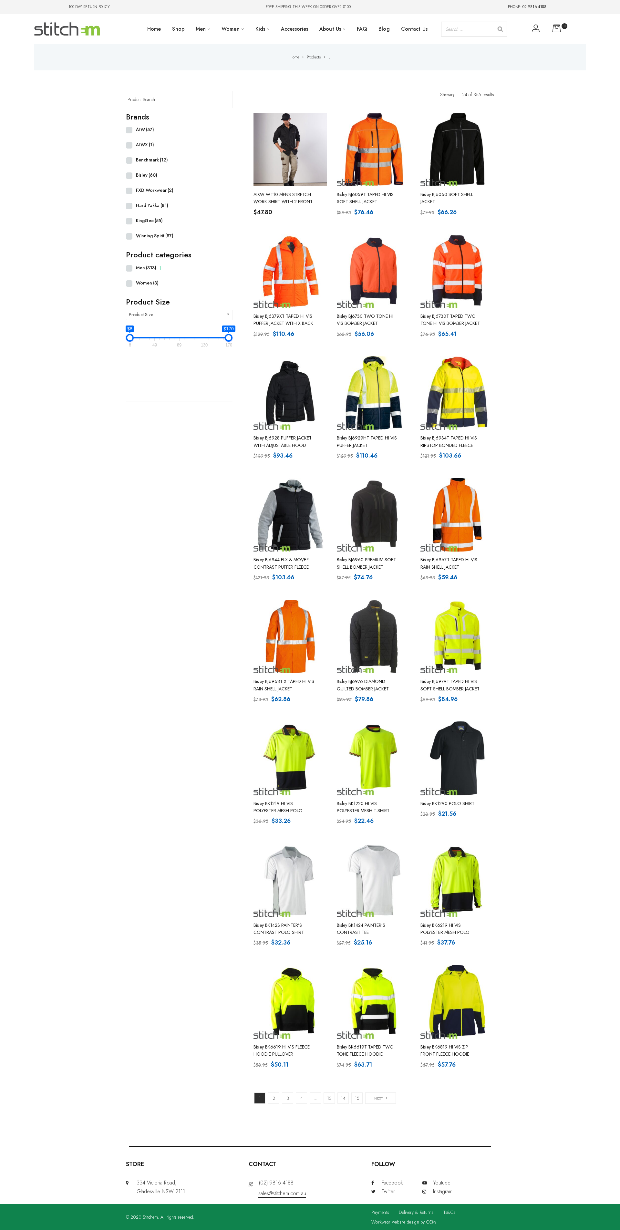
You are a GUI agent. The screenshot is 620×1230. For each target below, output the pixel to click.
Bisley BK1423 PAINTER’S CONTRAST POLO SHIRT (278, 928)
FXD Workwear (154, 190)
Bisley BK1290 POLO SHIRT (447, 803)
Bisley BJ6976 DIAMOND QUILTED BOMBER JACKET (363, 685)
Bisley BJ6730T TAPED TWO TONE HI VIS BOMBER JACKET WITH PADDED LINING (450, 320)
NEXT (378, 1098)
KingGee (149, 220)
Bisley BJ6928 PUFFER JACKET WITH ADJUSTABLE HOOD (282, 441)
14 (343, 1098)
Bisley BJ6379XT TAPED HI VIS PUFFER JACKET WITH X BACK (283, 319)
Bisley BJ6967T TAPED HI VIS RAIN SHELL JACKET (448, 563)
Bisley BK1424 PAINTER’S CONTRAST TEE (361, 928)
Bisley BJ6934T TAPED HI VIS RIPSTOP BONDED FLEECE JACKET (448, 442)
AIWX (145, 144)
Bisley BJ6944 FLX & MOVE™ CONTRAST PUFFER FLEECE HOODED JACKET (281, 563)
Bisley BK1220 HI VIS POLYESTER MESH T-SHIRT (363, 807)
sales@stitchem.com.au (282, 1193)
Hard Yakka (152, 205)
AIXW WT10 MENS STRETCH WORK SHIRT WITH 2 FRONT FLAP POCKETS (283, 198)
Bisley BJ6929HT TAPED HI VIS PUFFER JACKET (367, 441)
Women (147, 283)
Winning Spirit (154, 236)
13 (329, 1098)
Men (146, 267)
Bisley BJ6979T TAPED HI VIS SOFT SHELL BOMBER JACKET (450, 685)
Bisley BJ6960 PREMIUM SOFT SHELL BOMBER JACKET (366, 563)
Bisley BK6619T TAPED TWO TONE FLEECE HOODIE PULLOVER (365, 1051)
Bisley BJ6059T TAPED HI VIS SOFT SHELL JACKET (365, 198)
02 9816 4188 (534, 7)
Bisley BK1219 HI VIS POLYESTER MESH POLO (278, 807)
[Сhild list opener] (161, 268)
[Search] (500, 29)
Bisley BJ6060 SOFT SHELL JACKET (446, 198)
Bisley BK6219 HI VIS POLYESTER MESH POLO (445, 928)
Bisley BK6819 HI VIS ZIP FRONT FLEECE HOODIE (444, 1050)
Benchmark (152, 160)
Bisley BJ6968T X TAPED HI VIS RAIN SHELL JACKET (283, 685)
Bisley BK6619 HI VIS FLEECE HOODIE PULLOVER (281, 1050)
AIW (145, 129)
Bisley (146, 175)
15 (357, 1098)
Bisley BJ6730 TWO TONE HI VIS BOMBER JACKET (365, 319)
